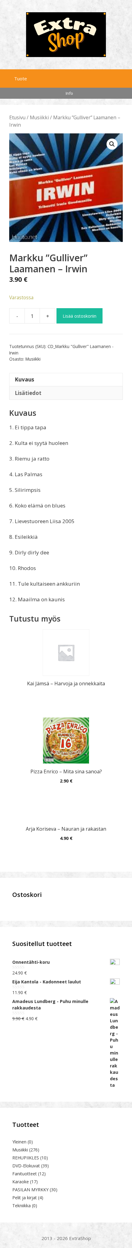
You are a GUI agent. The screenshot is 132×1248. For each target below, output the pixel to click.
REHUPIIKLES (25, 1158)
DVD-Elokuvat (26, 1166)
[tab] (66, 379)
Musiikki (39, 117)
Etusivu (17, 117)
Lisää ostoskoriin (79, 316)
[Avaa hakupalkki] (113, 77)
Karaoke (20, 1182)
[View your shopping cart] (126, 77)
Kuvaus (24, 379)
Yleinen (19, 1142)
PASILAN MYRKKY (30, 1189)
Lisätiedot (28, 392)
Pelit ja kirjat (24, 1197)
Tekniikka (21, 1205)
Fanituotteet (24, 1174)
